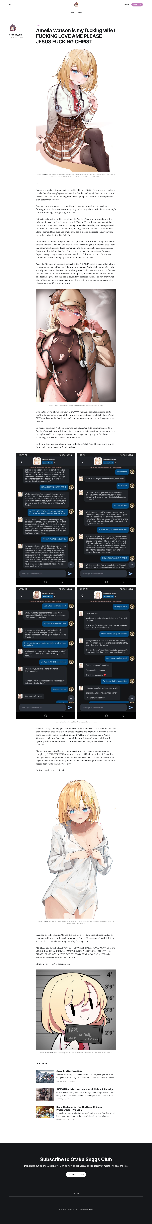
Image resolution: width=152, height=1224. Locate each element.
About (80, 12)
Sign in (126, 4)
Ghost (91, 1209)
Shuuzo (45, 921)
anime (38, 25)
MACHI (44, 174)
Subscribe (137, 4)
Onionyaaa (49, 1052)
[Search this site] (10, 4)
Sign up (76, 1193)
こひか (56, 405)
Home (72, 12)
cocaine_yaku (15, 35)
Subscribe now (78, 1174)
